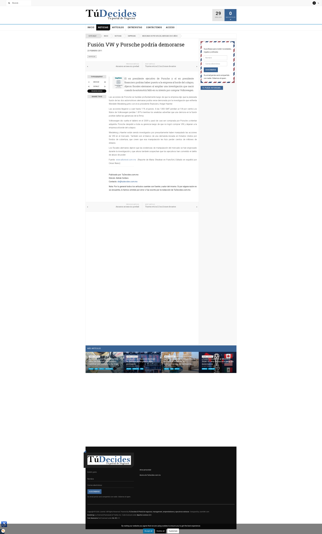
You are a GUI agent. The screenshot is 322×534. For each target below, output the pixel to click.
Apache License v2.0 (144, 515)
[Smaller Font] (88, 82)
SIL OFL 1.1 (116, 518)
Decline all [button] (161, 531)
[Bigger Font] (105, 82)
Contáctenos (154, 27)
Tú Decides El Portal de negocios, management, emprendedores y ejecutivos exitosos (159, 512)
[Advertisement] (218, 177)
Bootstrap (90, 515)
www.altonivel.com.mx (126, 160)
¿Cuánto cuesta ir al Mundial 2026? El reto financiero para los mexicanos (217, 361)
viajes (91, 368)
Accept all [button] (148, 531)
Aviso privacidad (145, 470)
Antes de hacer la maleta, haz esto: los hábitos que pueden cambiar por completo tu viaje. (104, 361)
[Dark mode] (318, 3)
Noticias (103, 27)
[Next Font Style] (105, 86)
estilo (102, 368)
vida (96, 368)
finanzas (136, 368)
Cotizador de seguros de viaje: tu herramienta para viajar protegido (141, 361)
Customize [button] (173, 531)
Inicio (91, 27)
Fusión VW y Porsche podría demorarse (136, 44)
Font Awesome (92, 518)
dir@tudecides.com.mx (127, 181)
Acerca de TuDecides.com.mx (150, 475)
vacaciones (109, 368)
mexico (204, 368)
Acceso (170, 27)
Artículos (118, 27)
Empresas (132, 36)
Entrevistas (135, 27)
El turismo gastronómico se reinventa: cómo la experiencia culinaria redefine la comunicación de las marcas (179, 360)
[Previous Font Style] (88, 86)
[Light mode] (314, 3)
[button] (228, 355)
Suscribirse (210, 70)
